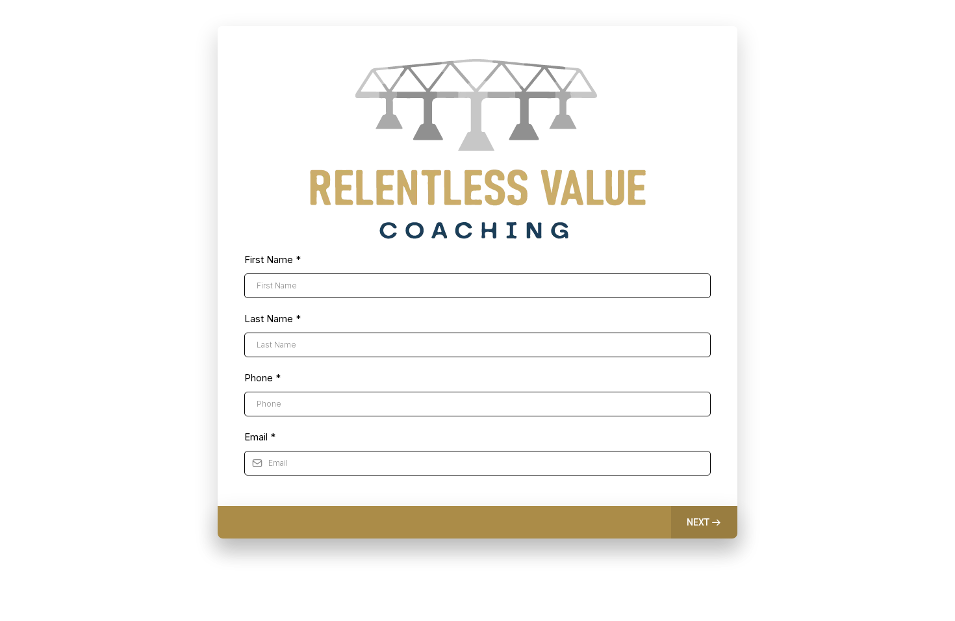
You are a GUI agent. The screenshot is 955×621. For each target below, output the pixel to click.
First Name (272, 259)
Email (259, 437)
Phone (262, 378)
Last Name (272, 318)
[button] (704, 522)
